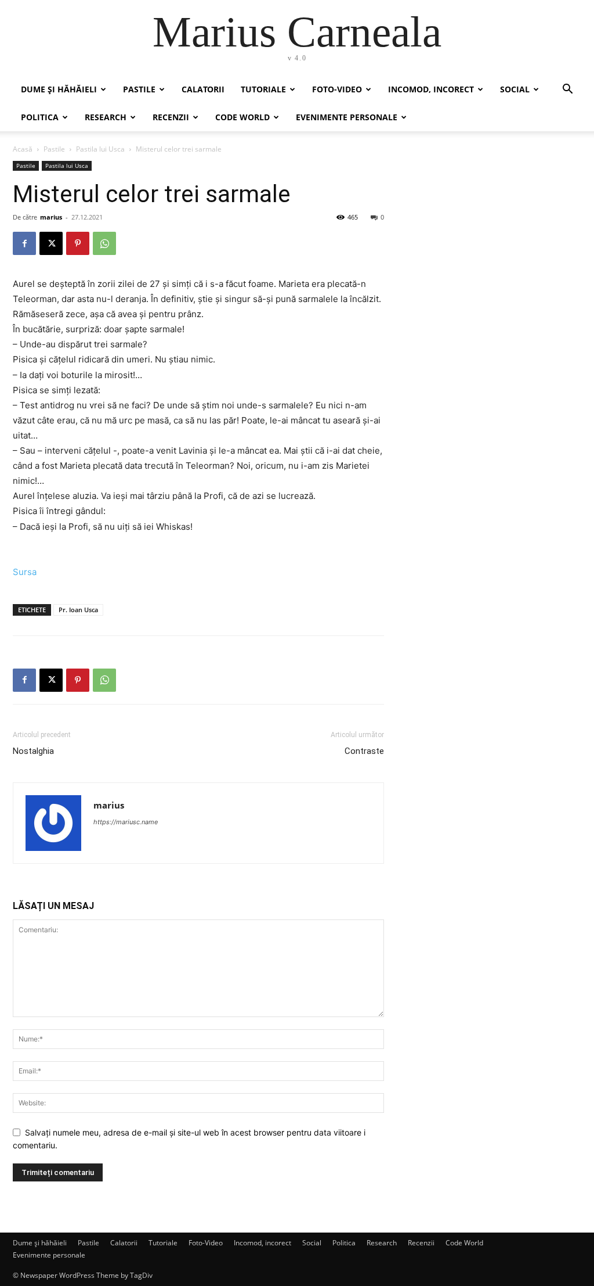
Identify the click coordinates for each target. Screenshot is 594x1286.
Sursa (25, 571)
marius (51, 217)
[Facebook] (24, 243)
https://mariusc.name (125, 822)
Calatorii (203, 89)
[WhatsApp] (104, 243)
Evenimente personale (346, 117)
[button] (567, 90)
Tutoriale (263, 89)
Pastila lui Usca (100, 149)
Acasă (22, 149)
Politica (40, 117)
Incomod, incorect (431, 89)
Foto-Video (337, 89)
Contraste (364, 751)
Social (515, 89)
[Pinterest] (77, 243)
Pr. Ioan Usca (78, 609)
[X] (51, 243)
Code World (242, 117)
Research (105, 117)
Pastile (139, 89)
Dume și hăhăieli (59, 89)
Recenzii (171, 117)
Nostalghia (33, 751)
